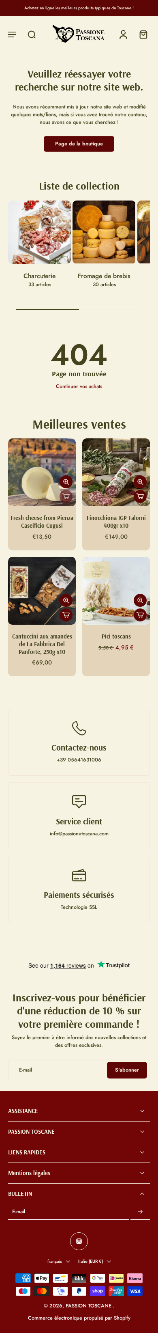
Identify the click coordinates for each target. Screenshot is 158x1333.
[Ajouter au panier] (140, 496)
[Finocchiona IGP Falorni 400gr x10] (116, 472)
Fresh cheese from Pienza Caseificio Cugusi (42, 521)
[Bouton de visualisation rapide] (66, 481)
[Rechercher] (32, 34)
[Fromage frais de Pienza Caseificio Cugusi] (42, 472)
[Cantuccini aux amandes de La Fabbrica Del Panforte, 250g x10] (42, 591)
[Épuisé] (66, 496)
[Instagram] (79, 1242)
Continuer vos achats (79, 386)
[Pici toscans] (116, 591)
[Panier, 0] (141, 34)
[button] (12, 34)
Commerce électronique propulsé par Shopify (79, 1318)
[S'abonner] (140, 1212)
